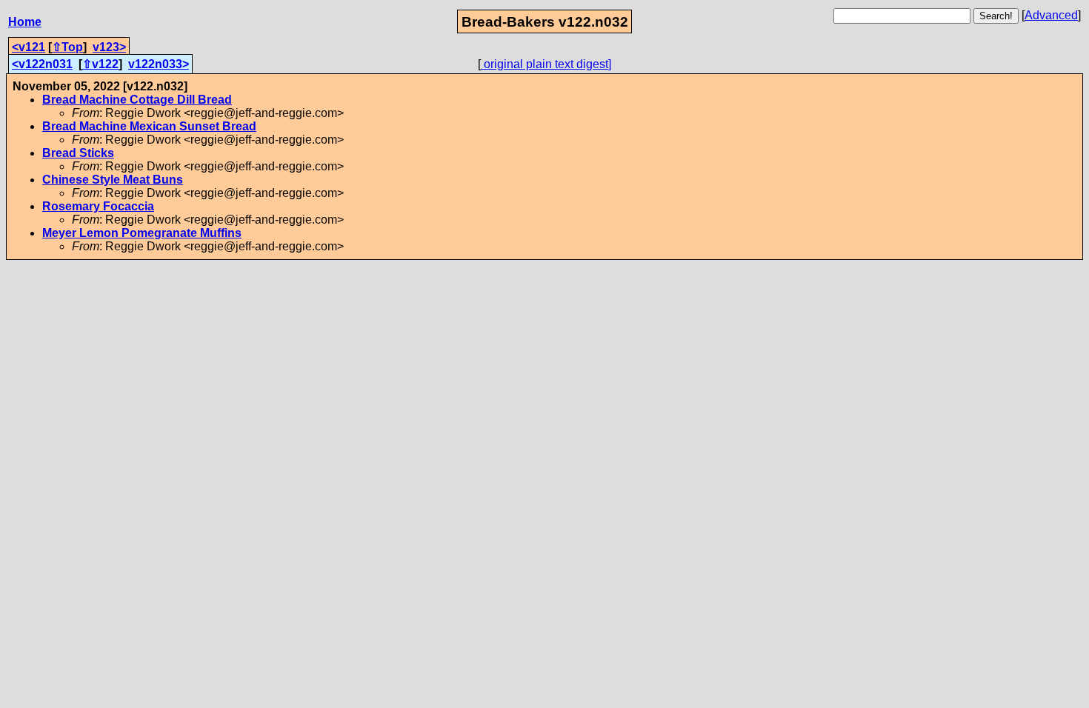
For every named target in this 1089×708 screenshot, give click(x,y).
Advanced (1051, 15)
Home (24, 22)
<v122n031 (42, 64)
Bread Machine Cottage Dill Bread (137, 99)
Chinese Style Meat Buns (112, 179)
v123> (109, 47)
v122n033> (158, 64)
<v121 (28, 47)
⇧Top (67, 47)
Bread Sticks (78, 153)
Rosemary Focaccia (98, 206)
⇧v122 (100, 64)
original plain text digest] (546, 64)
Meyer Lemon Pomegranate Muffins (142, 233)
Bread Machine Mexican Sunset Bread (149, 126)
